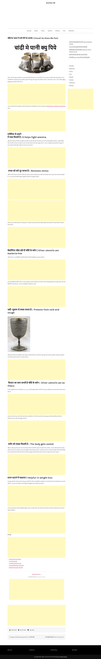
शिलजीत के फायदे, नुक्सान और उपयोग (16, 567)
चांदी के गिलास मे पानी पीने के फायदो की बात (56, 106)
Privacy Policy (53, 650)
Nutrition (50, 30)
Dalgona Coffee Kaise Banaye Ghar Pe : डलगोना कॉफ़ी (22, 637)
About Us (10, 650)
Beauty (36, 30)
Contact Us (32, 650)
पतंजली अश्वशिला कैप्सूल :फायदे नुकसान (16, 565)
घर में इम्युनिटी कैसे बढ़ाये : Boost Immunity (53, 637)
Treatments (71, 30)
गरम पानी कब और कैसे (13, 561)
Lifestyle (71, 77)
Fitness (43, 30)
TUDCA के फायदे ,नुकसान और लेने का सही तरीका (78, 46)
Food (64, 30)
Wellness (57, 30)
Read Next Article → (36, 574)
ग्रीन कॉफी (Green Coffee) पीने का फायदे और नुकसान (79, 57)
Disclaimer (74, 650)
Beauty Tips (72, 68)
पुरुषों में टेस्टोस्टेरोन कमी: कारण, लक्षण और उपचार (78, 54)
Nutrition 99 (50, 3)
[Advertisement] (50, 17)
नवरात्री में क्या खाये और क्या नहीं (15, 563)
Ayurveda (29, 30)
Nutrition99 (14, 630)
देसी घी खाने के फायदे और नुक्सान (15, 559)
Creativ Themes (63, 656)
